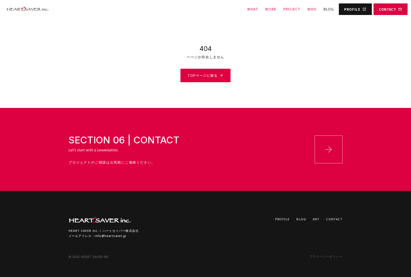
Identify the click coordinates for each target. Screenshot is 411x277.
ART (316, 219)
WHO (312, 9)
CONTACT (334, 219)
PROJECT (292, 9)
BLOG (328, 9)
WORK (270, 9)
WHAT (252, 9)
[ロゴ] (27, 9)
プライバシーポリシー (326, 256)
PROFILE (282, 219)
